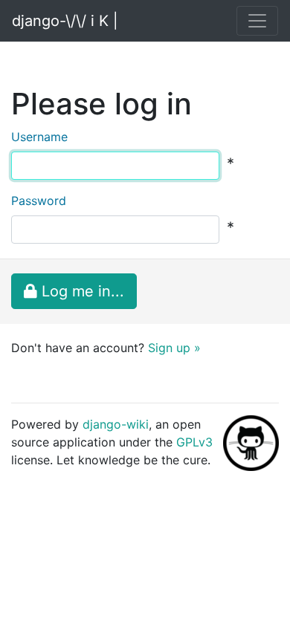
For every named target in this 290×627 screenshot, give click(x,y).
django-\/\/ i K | (65, 21)
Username (39, 136)
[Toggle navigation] (257, 21)
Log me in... (80, 291)
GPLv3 (194, 442)
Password (38, 200)
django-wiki (116, 424)
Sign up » (174, 347)
